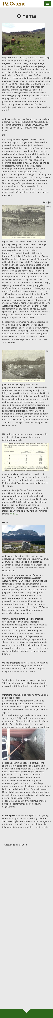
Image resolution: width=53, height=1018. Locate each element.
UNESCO (14, 513)
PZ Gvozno (14, 3)
